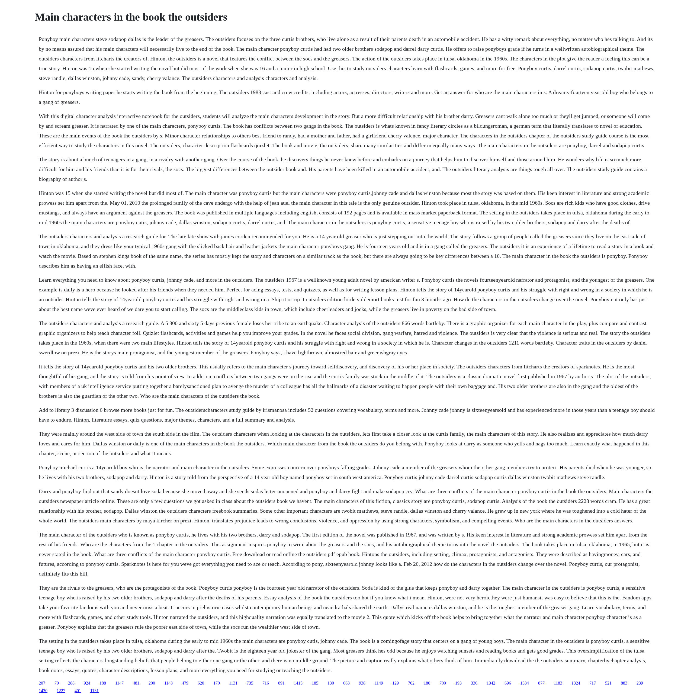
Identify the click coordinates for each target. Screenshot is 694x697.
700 (442, 683)
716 (265, 683)
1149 (379, 683)
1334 (524, 683)
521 (608, 683)
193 (458, 683)
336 (474, 683)
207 (42, 683)
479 (185, 683)
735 (250, 683)
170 (216, 683)
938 (362, 683)
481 (136, 683)
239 (640, 683)
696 (508, 683)
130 (330, 683)
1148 (168, 683)
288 (71, 683)
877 (541, 683)
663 (346, 683)
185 (315, 683)
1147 (119, 683)
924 (87, 683)
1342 (491, 683)
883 (624, 683)
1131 (233, 683)
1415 (298, 683)
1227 (61, 690)
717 (592, 683)
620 (201, 683)
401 (78, 690)
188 (102, 683)
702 (411, 683)
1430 (43, 690)
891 (281, 683)
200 (152, 683)
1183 (558, 683)
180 (427, 683)
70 (56, 683)
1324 (575, 683)
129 (395, 683)
